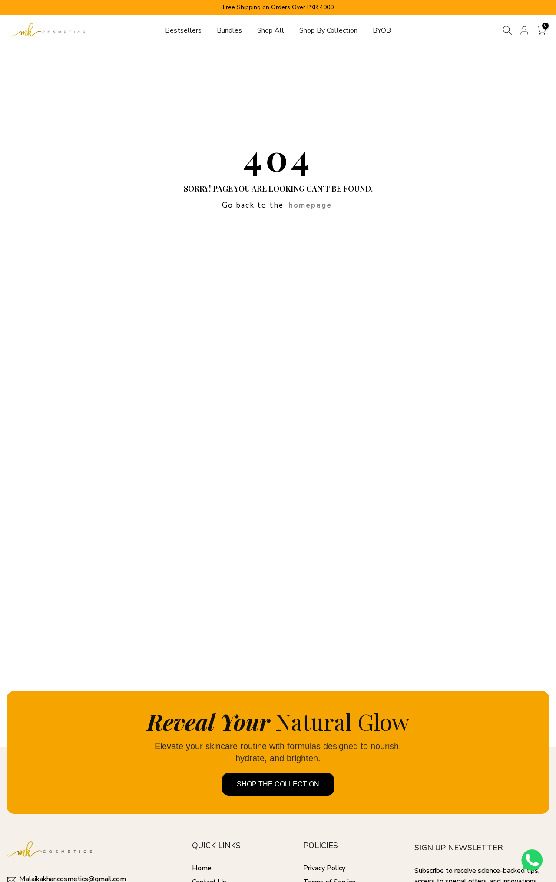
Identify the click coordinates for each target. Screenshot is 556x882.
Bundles (229, 30)
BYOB (382, 30)
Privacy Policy (324, 868)
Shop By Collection (328, 30)
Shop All (270, 30)
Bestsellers (183, 30)
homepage (310, 205)
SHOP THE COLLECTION (278, 784)
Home (202, 868)
